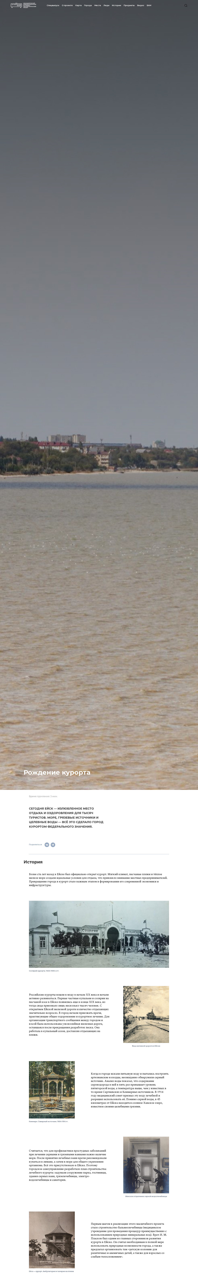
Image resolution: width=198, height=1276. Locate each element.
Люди (106, 5)
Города (88, 5)
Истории (116, 5)
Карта (78, 5)
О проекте (67, 5)
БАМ (149, 5)
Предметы (129, 5)
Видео (140, 5)
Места (97, 5)
